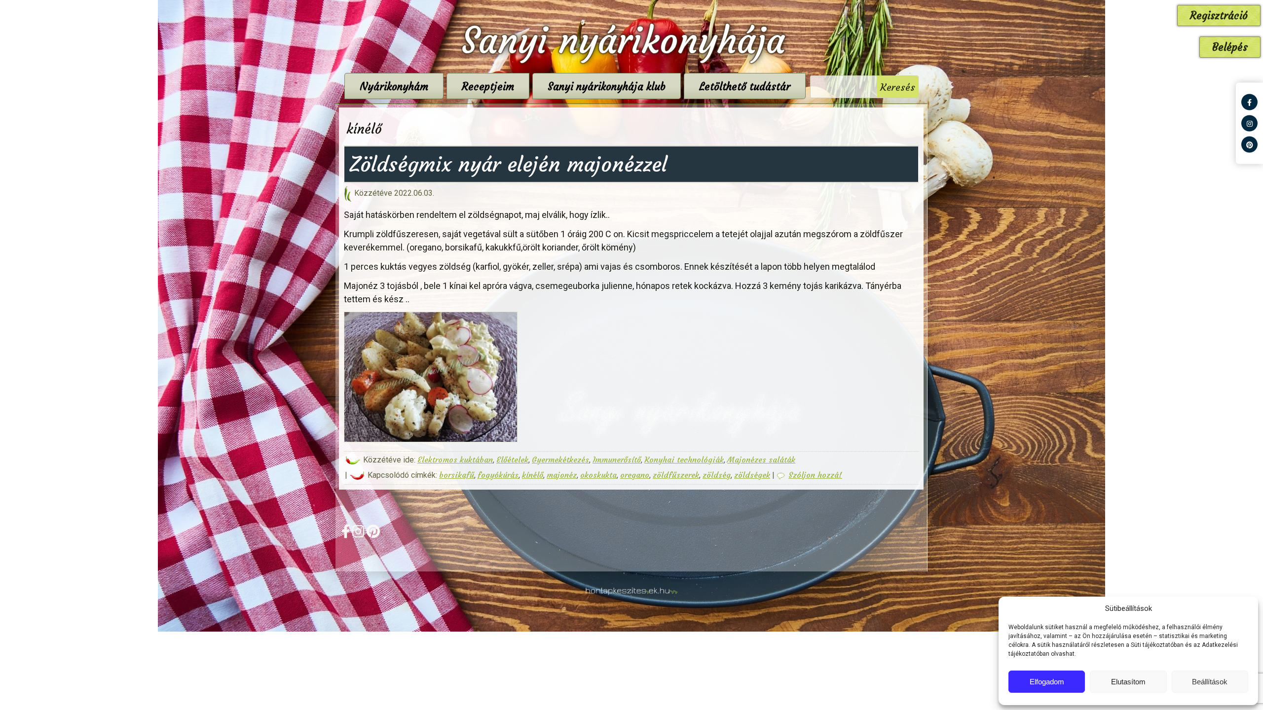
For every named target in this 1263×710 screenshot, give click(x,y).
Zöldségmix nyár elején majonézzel (508, 164)
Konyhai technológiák (684, 459)
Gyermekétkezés (560, 459)
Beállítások (1209, 681)
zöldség (717, 475)
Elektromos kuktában (455, 459)
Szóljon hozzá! (815, 475)
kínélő (532, 475)
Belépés (1230, 47)
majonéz (562, 475)
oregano (634, 475)
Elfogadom (1047, 681)
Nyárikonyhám (394, 86)
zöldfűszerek (676, 475)
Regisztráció (1219, 15)
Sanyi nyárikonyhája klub (607, 86)
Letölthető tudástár (744, 86)
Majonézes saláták (761, 459)
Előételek (512, 459)
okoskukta (598, 475)
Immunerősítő (617, 459)
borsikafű (456, 475)
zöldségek (752, 475)
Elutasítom (1128, 681)
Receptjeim (488, 86)
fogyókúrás (498, 475)
